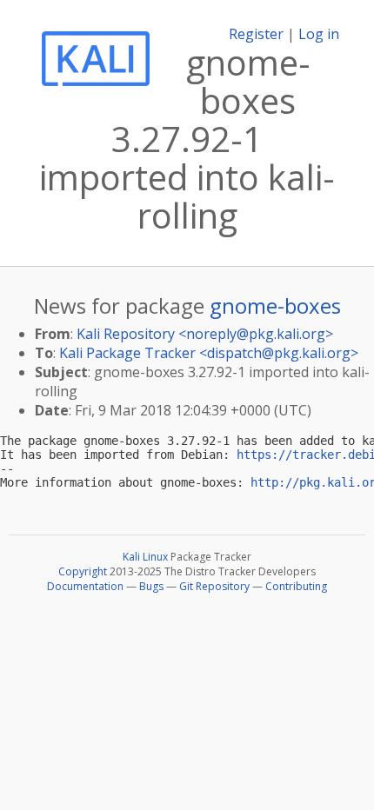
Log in (318, 33)
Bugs (151, 586)
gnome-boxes (275, 305)
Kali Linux (145, 556)
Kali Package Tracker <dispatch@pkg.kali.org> (208, 352)
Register (256, 33)
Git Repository (214, 586)
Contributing (296, 586)
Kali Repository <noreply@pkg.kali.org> (205, 333)
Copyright (82, 571)
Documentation (85, 586)
